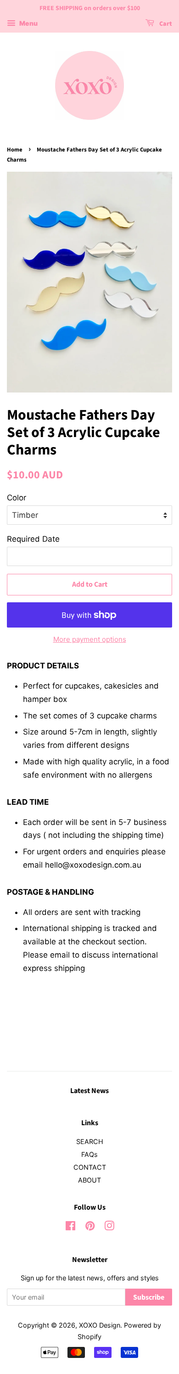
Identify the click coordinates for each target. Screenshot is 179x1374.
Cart (165, 23)
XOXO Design (99, 1325)
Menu (28, 23)
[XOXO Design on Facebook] (70, 1227)
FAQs (89, 1154)
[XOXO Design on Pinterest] (90, 1227)
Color (16, 497)
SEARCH (89, 1141)
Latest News (89, 1091)
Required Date (33, 539)
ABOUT (89, 1180)
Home (14, 150)
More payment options (89, 639)
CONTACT (89, 1167)
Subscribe (148, 1297)
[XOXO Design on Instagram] (109, 1227)
